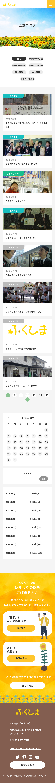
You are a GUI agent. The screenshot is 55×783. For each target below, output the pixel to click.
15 (47, 395)
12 (27, 395)
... (21, 395)
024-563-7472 (22, 740)
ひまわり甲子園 (36, 58)
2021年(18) (35, 510)
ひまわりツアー (36, 65)
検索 (44, 478)
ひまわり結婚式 (19, 65)
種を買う (21, 628)
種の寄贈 (19, 72)
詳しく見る (27, 685)
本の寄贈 (36, 72)
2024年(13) (11, 501)
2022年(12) (11, 510)
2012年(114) (11, 552)
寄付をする (21, 658)
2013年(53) (35, 544)
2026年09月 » (47, 418)
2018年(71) (11, 527)
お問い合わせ (27, 765)
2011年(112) (36, 552)
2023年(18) (35, 501)
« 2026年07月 (8, 418)
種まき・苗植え (27, 79)
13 (34, 395)
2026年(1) (10, 493)
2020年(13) (11, 518)
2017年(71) (35, 527)
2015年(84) (35, 535)
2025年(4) (34, 493)
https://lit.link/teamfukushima (25, 748)
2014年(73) (11, 544)
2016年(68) (11, 535)
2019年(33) (35, 518)
